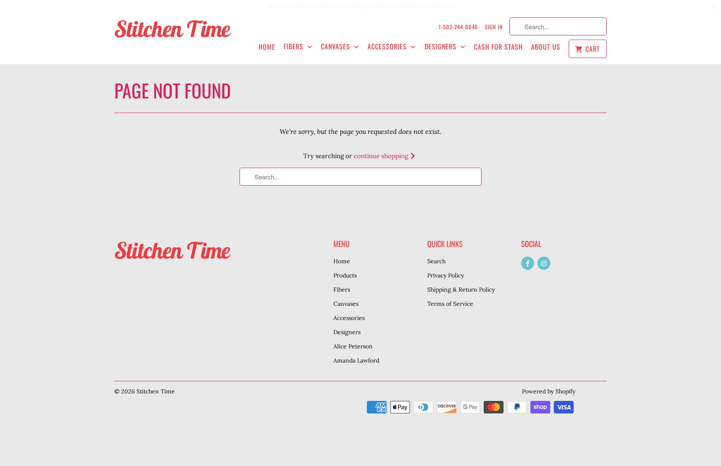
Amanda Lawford (356, 360)
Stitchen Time (155, 391)
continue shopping (382, 156)
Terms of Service (450, 303)
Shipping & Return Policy (461, 289)
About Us (545, 47)
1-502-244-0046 (458, 27)
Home (267, 47)
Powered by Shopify (548, 391)
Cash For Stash (498, 47)
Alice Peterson (353, 346)
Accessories (388, 46)
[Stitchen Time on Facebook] (527, 263)
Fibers (294, 46)
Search (436, 261)
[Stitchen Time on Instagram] (543, 263)
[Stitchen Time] (172, 33)
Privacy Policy (445, 275)
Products (345, 275)
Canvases (336, 46)
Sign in (494, 27)
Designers (442, 46)
